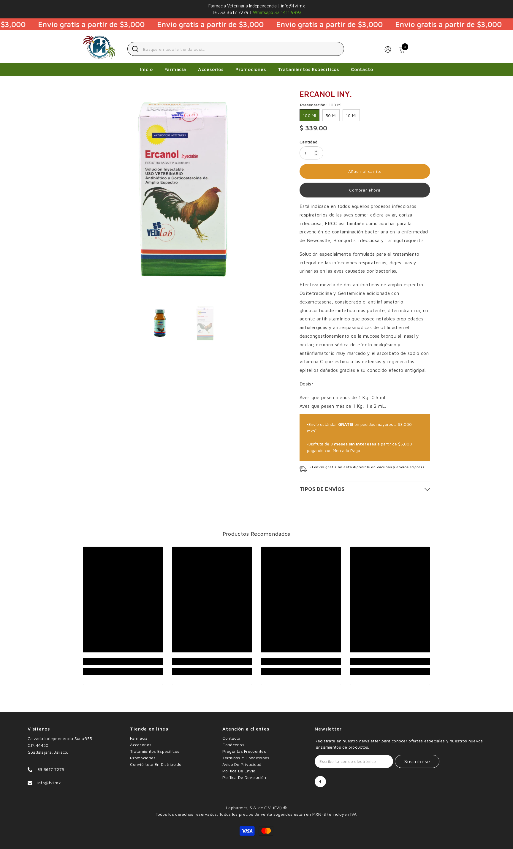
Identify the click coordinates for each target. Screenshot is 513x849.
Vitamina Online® (256, 801)
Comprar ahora (364, 189)
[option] (182, 189)
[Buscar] (235, 49)
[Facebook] (320, 781)
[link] (123, 661)
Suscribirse (417, 761)
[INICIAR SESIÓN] (387, 49)
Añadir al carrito (365, 171)
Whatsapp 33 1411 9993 (277, 12)
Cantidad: (309, 141)
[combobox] (241, 49)
